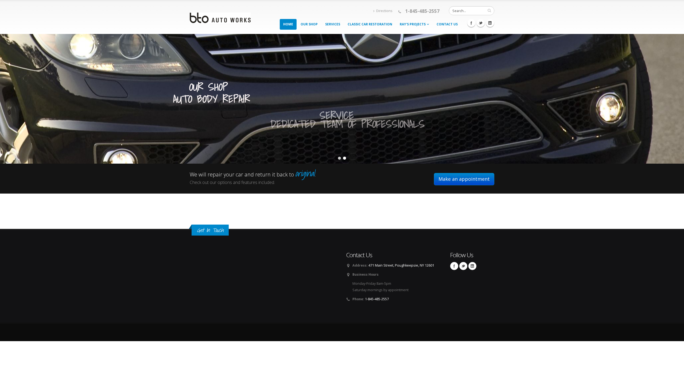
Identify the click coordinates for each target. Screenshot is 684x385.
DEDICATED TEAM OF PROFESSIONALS (347, 126)
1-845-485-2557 (422, 11)
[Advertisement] (97, 353)
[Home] (220, 16)
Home (288, 24)
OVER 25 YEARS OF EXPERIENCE (426, 85)
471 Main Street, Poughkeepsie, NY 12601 (401, 265)
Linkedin (490, 23)
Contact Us (447, 24)
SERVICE (337, 113)
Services (332, 24)
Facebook (471, 23)
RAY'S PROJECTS (428, 74)
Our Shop (309, 24)
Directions (384, 11)
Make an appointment (464, 179)
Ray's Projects (413, 24)
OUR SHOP (208, 87)
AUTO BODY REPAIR (211, 99)
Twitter (481, 23)
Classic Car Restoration (370, 24)
